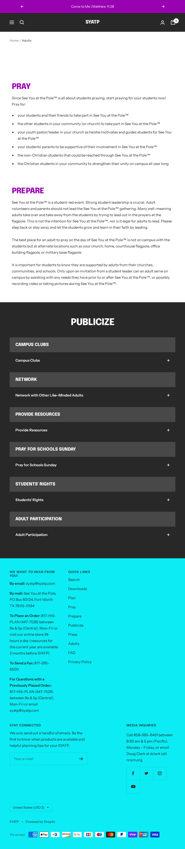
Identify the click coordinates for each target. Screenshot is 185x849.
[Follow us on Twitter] (146, 773)
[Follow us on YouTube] (133, 786)
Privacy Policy (80, 662)
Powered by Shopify (40, 822)
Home (14, 40)
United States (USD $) (28, 807)
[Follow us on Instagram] (159, 773)
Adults (73, 643)
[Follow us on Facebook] (133, 773)
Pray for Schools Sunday (36, 465)
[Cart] (173, 22)
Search (74, 579)
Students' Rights (29, 499)
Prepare (74, 616)
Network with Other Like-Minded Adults (49, 395)
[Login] (162, 22)
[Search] (22, 22)
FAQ (71, 652)
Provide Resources (31, 430)
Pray (72, 607)
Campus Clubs (27, 360)
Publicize (75, 625)
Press (72, 634)
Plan (72, 598)
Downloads (77, 588)
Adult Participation (31, 534)
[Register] (81, 759)
